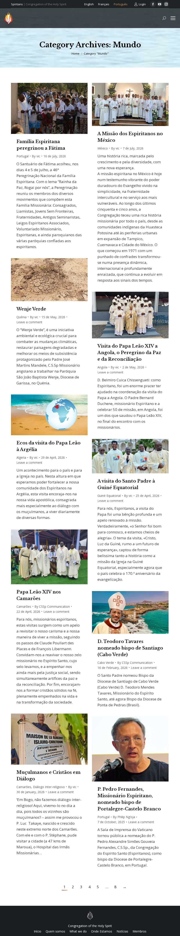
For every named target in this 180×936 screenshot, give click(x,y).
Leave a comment (29, 322)
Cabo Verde (105, 663)
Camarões (23, 606)
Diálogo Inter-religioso (49, 787)
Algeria (21, 457)
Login (142, 4)
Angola (102, 367)
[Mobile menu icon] (173, 18)
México (102, 148)
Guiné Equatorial (109, 496)
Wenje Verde (31, 309)
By (36, 156)
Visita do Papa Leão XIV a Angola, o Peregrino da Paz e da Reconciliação (129, 352)
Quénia (21, 317)
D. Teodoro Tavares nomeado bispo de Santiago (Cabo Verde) (130, 648)
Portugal (22, 156)
